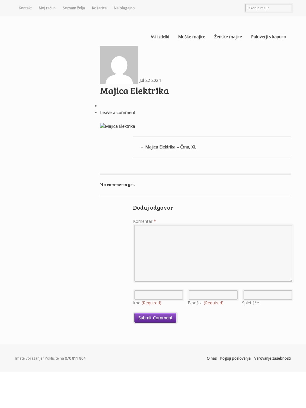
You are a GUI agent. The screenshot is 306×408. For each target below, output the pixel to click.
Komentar (144, 221)
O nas (212, 358)
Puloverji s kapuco (268, 36)
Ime (147, 303)
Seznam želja (74, 7)
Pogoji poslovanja (235, 358)
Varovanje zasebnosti (272, 358)
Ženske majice (228, 36)
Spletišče (250, 303)
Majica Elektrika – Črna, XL (168, 147)
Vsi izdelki (160, 36)
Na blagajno (124, 7)
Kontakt (25, 7)
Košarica (99, 7)
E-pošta (206, 303)
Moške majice (191, 36)
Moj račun (47, 7)
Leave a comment (117, 112)
